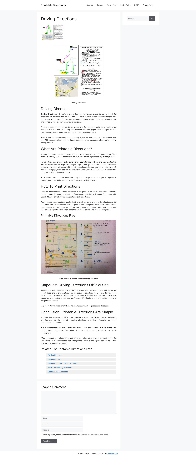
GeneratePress (112, 454)
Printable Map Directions (58, 372)
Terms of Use (111, 5)
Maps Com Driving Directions (60, 368)
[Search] (152, 18)
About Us (89, 5)
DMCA (136, 5)
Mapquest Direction (56, 359)
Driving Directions (55, 355)
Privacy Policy (148, 5)
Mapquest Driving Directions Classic (62, 363)
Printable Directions (53, 5)
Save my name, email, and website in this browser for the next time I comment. (75, 435)
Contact (99, 5)
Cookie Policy (125, 5)
